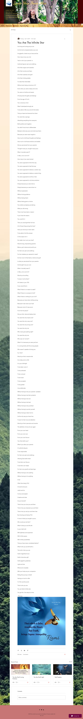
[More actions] (64, 39)
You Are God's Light (39, 677)
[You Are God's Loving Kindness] (20, 669)
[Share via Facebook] (18, 650)
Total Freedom (58, 677)
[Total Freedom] (62, 669)
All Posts (13, 30)
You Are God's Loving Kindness (18, 677)
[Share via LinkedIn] (24, 650)
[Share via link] (27, 650)
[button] (70, 29)
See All (70, 661)
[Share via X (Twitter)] (21, 650)
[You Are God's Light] (41, 669)
